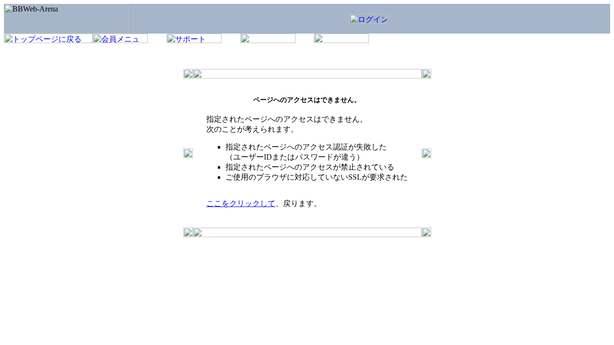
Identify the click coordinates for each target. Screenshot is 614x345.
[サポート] (194, 40)
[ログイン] (368, 21)
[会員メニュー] (120, 40)
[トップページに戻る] (48, 40)
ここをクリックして (240, 203)
